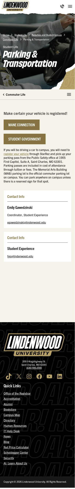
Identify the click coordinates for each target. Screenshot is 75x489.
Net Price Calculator (16, 447)
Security (9, 458)
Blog (6, 442)
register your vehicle (16, 154)
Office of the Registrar (17, 393)
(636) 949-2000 (34, 367)
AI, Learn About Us (15, 463)
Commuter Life (10, 39)
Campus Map (12, 415)
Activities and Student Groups (47, 34)
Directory (9, 420)
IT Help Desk (12, 431)
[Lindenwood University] (15, 6)
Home (6, 34)
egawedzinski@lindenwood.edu (26, 222)
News (7, 436)
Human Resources (15, 425)
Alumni (8, 404)
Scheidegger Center (16, 452)
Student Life (20, 34)
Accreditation (12, 398)
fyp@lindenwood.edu (20, 256)
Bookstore (10, 409)
